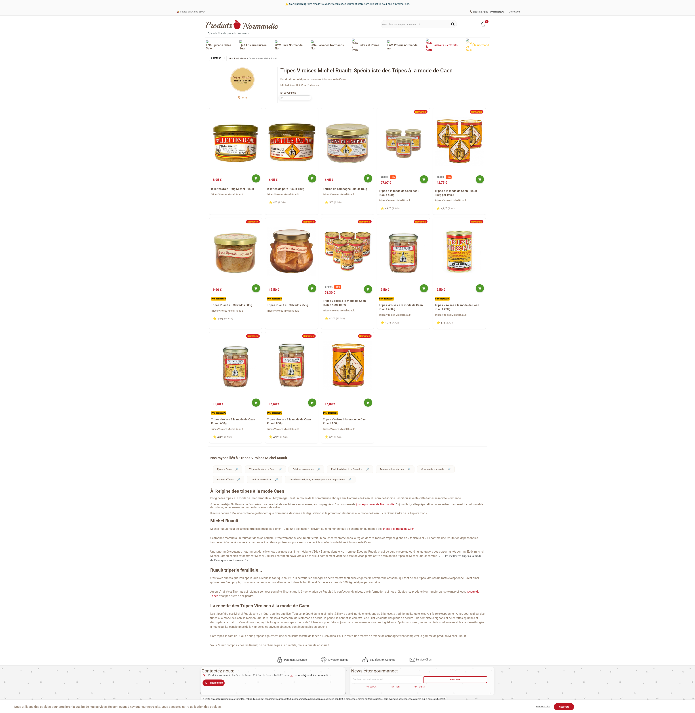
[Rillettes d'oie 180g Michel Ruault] (235, 141)
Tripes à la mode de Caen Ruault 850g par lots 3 (456, 193)
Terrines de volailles (261, 479)
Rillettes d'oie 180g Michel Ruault (232, 189)
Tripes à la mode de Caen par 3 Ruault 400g (399, 193)
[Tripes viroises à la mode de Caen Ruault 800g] (291, 365)
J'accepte (564, 706)
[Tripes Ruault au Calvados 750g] (291, 250)
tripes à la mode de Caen (398, 528)
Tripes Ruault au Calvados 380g (231, 305)
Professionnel (497, 11)
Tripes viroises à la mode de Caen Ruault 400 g (401, 307)
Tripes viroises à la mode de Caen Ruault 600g (233, 421)
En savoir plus (288, 92)
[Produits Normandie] (242, 24)
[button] (216, 58)
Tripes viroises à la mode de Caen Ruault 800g (289, 421)
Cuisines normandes (303, 469)
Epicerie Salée (224, 469)
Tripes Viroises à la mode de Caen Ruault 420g (457, 307)
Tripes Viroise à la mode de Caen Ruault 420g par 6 (344, 303)
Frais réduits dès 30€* (189, 11)
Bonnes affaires (225, 479)
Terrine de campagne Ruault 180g (345, 189)
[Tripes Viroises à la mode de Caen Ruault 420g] (459, 250)
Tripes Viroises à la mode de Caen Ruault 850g (345, 421)
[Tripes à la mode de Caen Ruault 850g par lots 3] (459, 141)
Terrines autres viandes (392, 469)
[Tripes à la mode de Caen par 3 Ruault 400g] (403, 141)
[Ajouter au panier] (256, 178)
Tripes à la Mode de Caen (262, 469)
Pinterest (419, 686)
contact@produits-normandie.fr (313, 675)
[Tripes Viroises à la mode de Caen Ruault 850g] (347, 365)
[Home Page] (230, 58)
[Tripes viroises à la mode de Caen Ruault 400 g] (403, 250)
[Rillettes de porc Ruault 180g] (291, 141)
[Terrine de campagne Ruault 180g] (347, 141)
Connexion (514, 11)
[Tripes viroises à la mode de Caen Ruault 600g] (235, 365)
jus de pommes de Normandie (374, 504)
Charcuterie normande (432, 469)
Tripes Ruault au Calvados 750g (287, 305)
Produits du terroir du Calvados (346, 469)
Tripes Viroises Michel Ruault (227, 194)
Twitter (395, 686)
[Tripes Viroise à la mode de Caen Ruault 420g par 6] (347, 250)
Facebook (371, 686)
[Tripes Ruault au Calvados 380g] (235, 250)
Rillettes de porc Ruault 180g (285, 189)
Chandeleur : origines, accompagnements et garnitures (317, 479)
